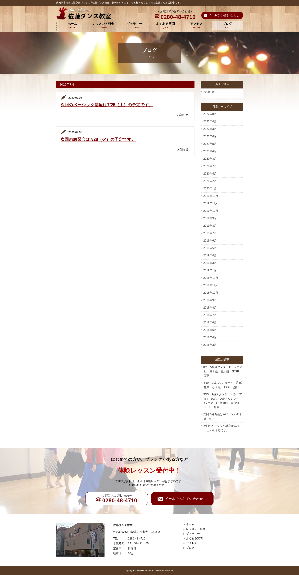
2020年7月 (210, 166)
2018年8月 (210, 307)
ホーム (72, 23)
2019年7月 (210, 233)
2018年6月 (210, 322)
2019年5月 (210, 248)
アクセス (196, 23)
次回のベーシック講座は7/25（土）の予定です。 (107, 104)
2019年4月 (210, 255)
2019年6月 (210, 240)
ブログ (227, 23)
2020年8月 (210, 158)
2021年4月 (210, 151)
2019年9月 (210, 218)
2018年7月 (210, 315)
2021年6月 (210, 136)
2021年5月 (210, 143)
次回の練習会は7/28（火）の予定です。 (98, 139)
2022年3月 (210, 128)
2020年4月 (210, 173)
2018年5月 (210, 329)
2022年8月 (210, 114)
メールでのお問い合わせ (224, 15)
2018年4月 (210, 337)
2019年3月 (210, 262)
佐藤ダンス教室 (83, 13)
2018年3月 (210, 344)
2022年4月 (210, 121)
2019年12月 (210, 195)
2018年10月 (210, 292)
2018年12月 (210, 277)
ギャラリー (134, 23)
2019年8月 (210, 225)
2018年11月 (210, 285)
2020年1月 (210, 188)
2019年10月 (210, 210)
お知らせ (208, 91)
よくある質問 (165, 23)
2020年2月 (210, 181)
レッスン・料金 (103, 23)
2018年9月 (210, 300)
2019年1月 (210, 270)
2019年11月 (210, 203)
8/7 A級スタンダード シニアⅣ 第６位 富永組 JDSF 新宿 (222, 371)
